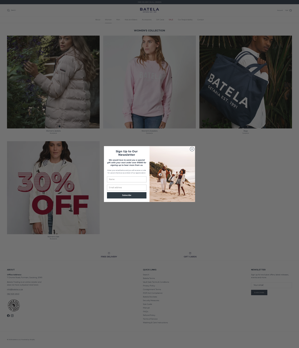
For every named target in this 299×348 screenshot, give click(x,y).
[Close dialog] (192, 149)
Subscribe (126, 195)
